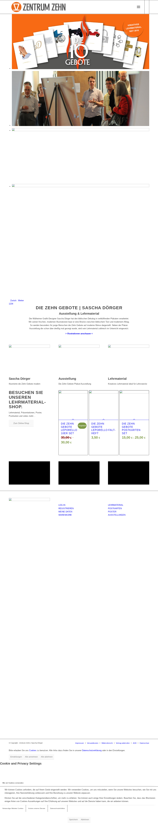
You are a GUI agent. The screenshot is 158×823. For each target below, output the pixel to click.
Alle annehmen (31, 757)
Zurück (13, 300)
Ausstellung (67, 378)
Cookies (32, 750)
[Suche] (129, 7)
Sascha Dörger (19, 378)
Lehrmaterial (117, 378)
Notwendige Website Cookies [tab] (12, 808)
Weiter (21, 300)
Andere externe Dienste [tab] (36, 808)
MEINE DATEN (65, 512)
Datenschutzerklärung (92, 750)
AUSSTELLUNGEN (116, 515)
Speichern (73, 820)
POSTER (112, 512)
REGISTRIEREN (66, 508)
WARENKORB (65, 515)
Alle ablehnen (47, 757)
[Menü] (138, 7)
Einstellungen (16, 757)
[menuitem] (130, 7)
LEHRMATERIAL (115, 505)
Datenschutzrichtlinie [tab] (57, 808)
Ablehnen (85, 820)
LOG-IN (61, 505)
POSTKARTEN (115, 508)
